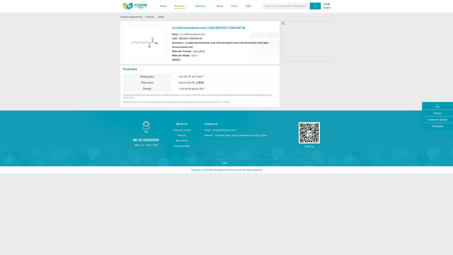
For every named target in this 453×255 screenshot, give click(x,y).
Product (179, 6)
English (327, 8)
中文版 (326, 4)
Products (149, 16)
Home (163, 6)
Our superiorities (182, 145)
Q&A (248, 6)
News (220, 6)
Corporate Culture (181, 129)
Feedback (437, 126)
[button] (163, 6)
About (234, 6)
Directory (201, 6)
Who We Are (182, 140)
